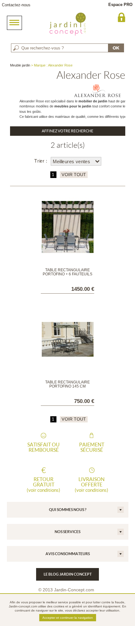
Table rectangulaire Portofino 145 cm (67, 384)
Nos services (67, 532)
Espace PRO (120, 4)
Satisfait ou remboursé (43, 447)
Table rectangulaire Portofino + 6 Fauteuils (67, 272)
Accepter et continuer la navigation (67, 617)
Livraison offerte (91, 484)
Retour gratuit (43, 484)
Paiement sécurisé (91, 447)
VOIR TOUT (73, 174)
